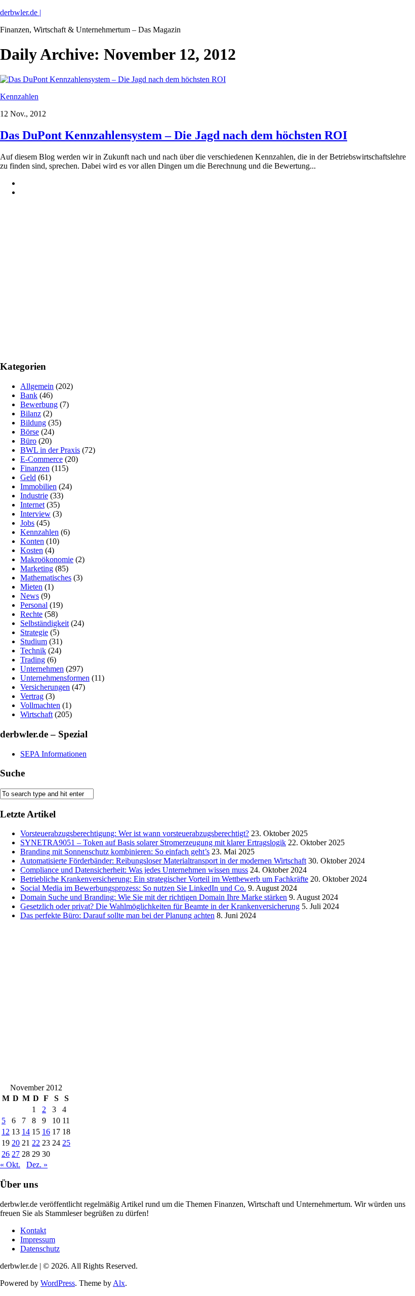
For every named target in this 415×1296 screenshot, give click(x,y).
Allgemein (37, 386)
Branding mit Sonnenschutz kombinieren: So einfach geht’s (115, 851)
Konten (32, 541)
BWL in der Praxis (50, 450)
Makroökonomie (46, 559)
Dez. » (37, 1164)
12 (6, 1131)
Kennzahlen (19, 96)
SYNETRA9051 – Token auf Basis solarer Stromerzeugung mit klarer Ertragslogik (153, 842)
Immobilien (38, 486)
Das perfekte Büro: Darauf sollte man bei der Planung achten (117, 915)
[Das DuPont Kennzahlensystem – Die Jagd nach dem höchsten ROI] (113, 79)
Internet (32, 504)
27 (16, 1154)
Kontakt (33, 1230)
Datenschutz (40, 1248)
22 (36, 1142)
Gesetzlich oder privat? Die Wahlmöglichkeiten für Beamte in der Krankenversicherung (160, 906)
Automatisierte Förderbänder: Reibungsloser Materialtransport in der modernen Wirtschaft (163, 860)
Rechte (31, 614)
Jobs (27, 523)
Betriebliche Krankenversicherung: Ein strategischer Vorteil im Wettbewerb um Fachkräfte (164, 879)
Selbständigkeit (44, 623)
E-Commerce (41, 459)
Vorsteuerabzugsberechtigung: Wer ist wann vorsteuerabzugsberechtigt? (134, 833)
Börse (29, 431)
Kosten (31, 550)
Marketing (36, 568)
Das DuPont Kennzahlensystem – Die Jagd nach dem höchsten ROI (173, 135)
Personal (34, 605)
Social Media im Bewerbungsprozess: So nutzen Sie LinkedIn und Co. (133, 888)
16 (46, 1131)
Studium (33, 641)
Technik (33, 650)
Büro (28, 441)
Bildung (33, 422)
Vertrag (32, 696)
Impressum (37, 1239)
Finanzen (35, 468)
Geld (28, 477)
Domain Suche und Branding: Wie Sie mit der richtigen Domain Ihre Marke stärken (153, 897)
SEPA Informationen (53, 754)
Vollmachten (40, 705)
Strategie (34, 632)
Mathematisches (45, 577)
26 (6, 1154)
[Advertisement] (76, 286)
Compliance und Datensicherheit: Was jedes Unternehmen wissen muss (134, 870)
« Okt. (10, 1164)
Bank (28, 395)
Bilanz (30, 413)
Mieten (31, 586)
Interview (35, 513)
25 (66, 1142)
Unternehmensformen (55, 678)
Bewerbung (39, 404)
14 (26, 1131)
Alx (119, 1283)
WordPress (57, 1283)
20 (16, 1142)
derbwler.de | (20, 12)
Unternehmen (42, 668)
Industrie (34, 495)
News (29, 596)
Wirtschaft (36, 714)
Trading (32, 659)
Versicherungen (45, 687)
